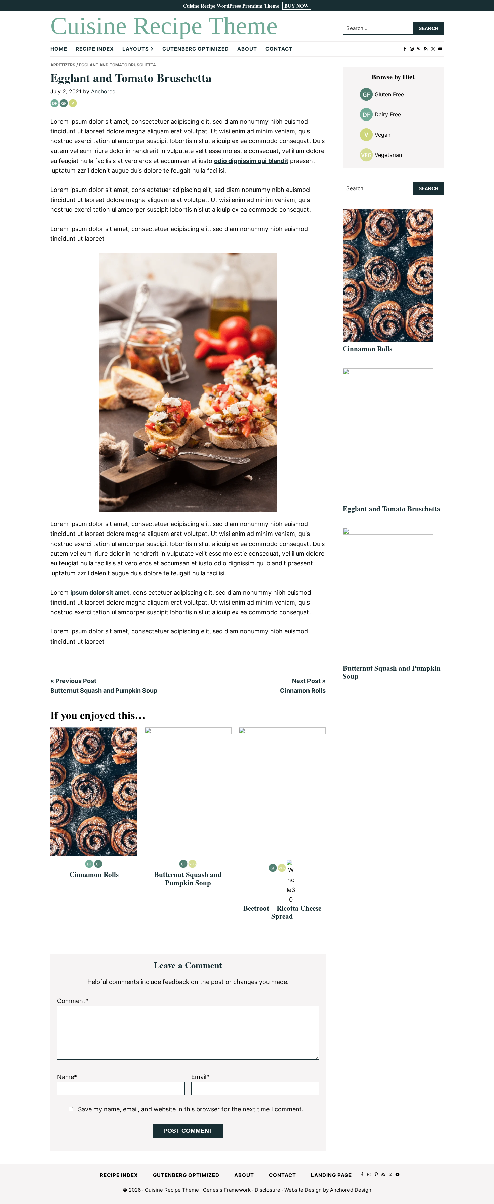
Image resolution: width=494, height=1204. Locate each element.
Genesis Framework (227, 1189)
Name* (67, 1076)
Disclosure (267, 1189)
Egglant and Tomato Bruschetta (391, 509)
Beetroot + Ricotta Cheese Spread (282, 912)
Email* (200, 1076)
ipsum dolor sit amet (99, 592)
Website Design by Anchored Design (327, 1189)
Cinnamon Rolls (94, 874)
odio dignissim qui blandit (251, 160)
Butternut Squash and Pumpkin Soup (188, 878)
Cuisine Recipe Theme (164, 25)
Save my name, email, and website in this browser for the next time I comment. (190, 1109)
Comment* (72, 1000)
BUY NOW (296, 5)
